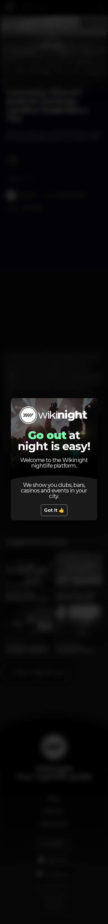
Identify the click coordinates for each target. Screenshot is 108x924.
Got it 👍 (54, 510)
